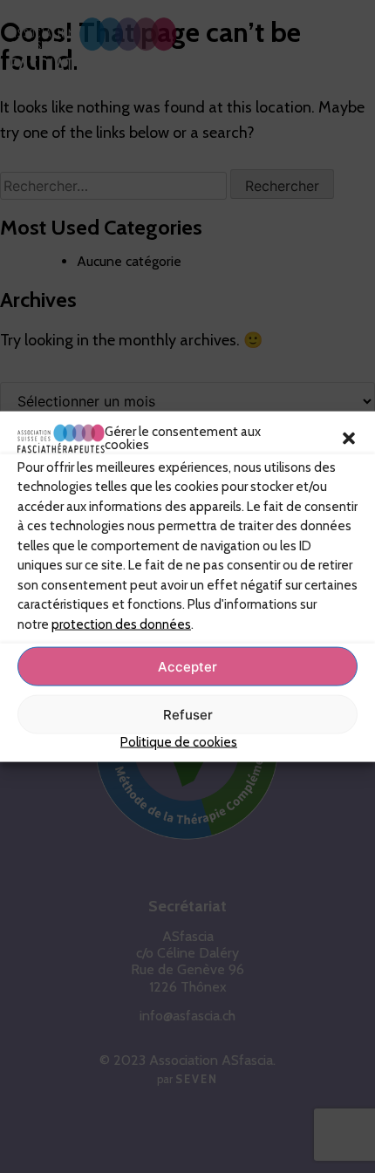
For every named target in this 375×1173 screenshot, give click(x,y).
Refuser (188, 714)
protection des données (121, 623)
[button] (349, 438)
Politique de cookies (178, 742)
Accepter (187, 666)
